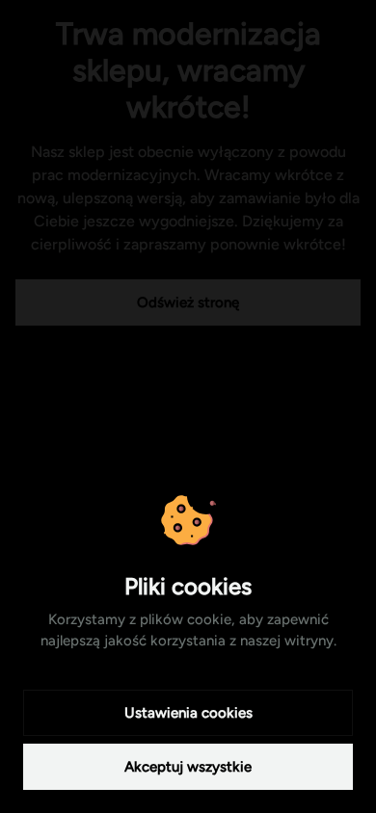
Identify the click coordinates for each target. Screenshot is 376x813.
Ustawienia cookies (188, 712)
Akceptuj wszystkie (188, 766)
